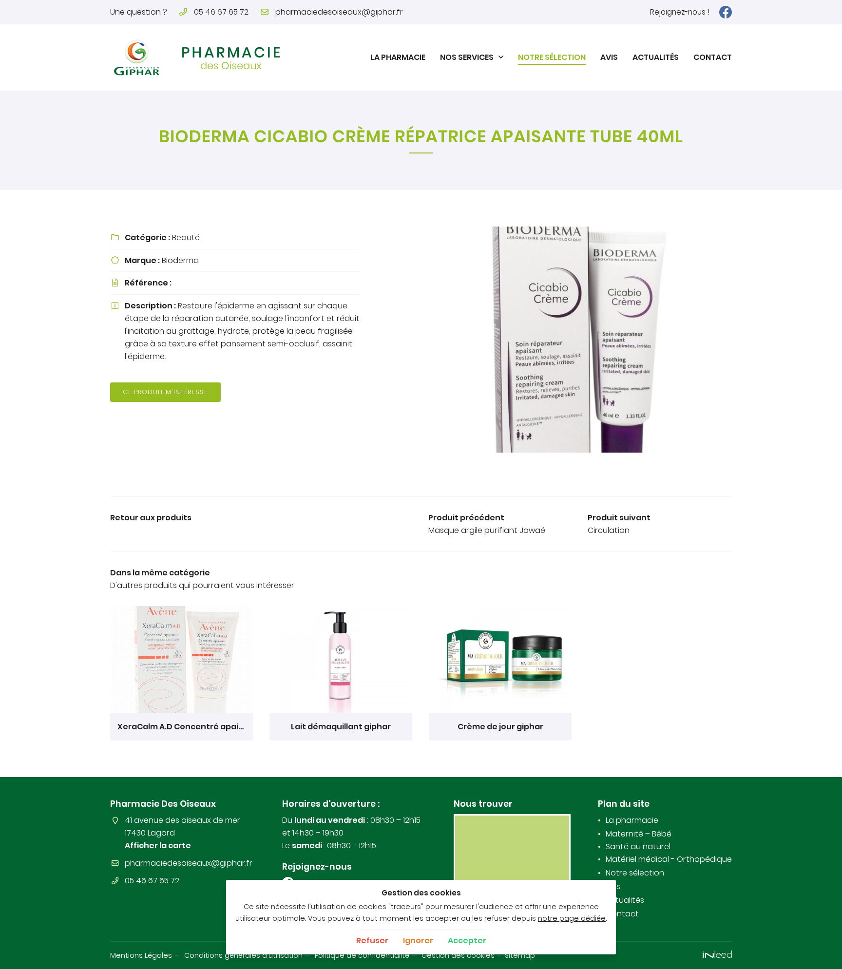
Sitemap (520, 955)
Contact (712, 57)
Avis (609, 57)
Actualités (655, 57)
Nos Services (467, 57)
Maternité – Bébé (638, 833)
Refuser (372, 940)
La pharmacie (397, 57)
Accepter (467, 940)
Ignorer (418, 940)
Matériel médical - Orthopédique (669, 859)
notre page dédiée (572, 918)
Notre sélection (552, 57)
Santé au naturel (638, 846)
